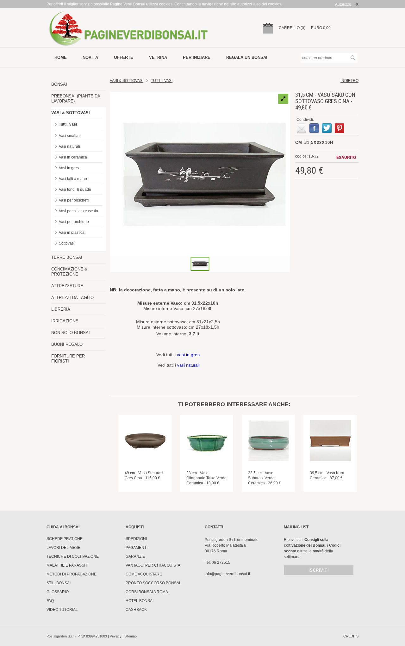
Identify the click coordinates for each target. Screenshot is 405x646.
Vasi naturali (69, 146)
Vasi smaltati (69, 136)
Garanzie (135, 556)
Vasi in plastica (71, 232)
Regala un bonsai (246, 57)
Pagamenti (136, 547)
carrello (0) (292, 28)
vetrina (158, 57)
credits (350, 636)
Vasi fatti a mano (73, 179)
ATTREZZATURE (67, 285)
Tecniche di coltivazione (73, 556)
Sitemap (130, 636)
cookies (274, 4)
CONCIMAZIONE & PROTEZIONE (69, 271)
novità (90, 57)
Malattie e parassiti (67, 565)
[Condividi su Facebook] (314, 128)
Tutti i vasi (68, 124)
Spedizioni (136, 539)
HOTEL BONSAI (139, 601)
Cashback (136, 609)
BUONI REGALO (67, 344)
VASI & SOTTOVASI (70, 112)
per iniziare (196, 57)
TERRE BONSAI (66, 257)
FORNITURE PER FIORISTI (68, 358)
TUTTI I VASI (161, 80)
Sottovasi (67, 243)
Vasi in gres (69, 168)
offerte (123, 57)
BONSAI (59, 84)
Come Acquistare (144, 574)
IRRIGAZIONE (64, 321)
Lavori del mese (63, 547)
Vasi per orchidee (74, 222)
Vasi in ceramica (73, 157)
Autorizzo (343, 4)
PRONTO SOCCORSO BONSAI (153, 583)
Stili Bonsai (59, 583)
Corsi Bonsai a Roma (147, 592)
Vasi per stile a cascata (78, 211)
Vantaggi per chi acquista (153, 565)
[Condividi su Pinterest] (339, 128)
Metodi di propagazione (72, 574)
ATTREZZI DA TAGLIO (72, 297)
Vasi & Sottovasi (126, 80)
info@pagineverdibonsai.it (227, 574)
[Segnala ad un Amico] (301, 128)
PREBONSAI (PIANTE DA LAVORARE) (75, 98)
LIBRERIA (60, 309)
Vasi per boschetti (74, 200)
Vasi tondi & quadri (75, 189)
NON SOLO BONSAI (70, 332)
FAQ (50, 601)
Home (60, 57)
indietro (349, 80)
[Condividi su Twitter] (327, 128)
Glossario (58, 592)
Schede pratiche (65, 539)
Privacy (116, 636)
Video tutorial (62, 609)
